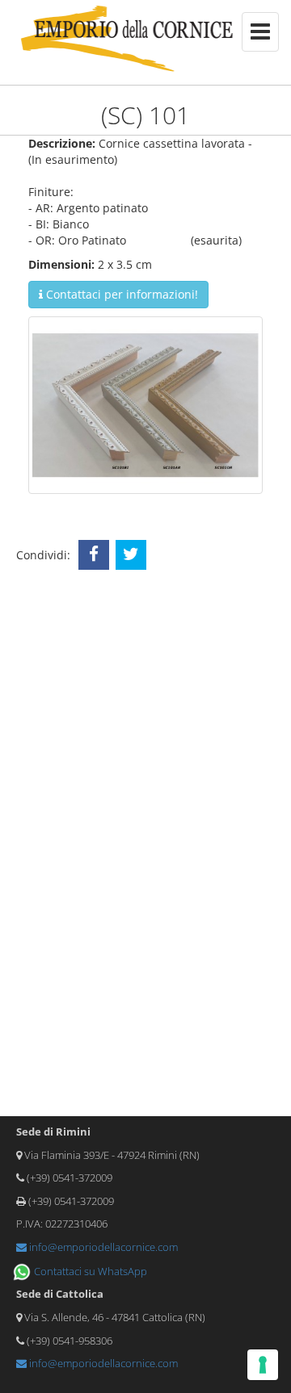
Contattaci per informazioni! (120, 294)
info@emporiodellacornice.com (102, 1247)
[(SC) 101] (145, 404)
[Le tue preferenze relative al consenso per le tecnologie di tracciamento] (262, 1364)
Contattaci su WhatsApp (89, 1271)
